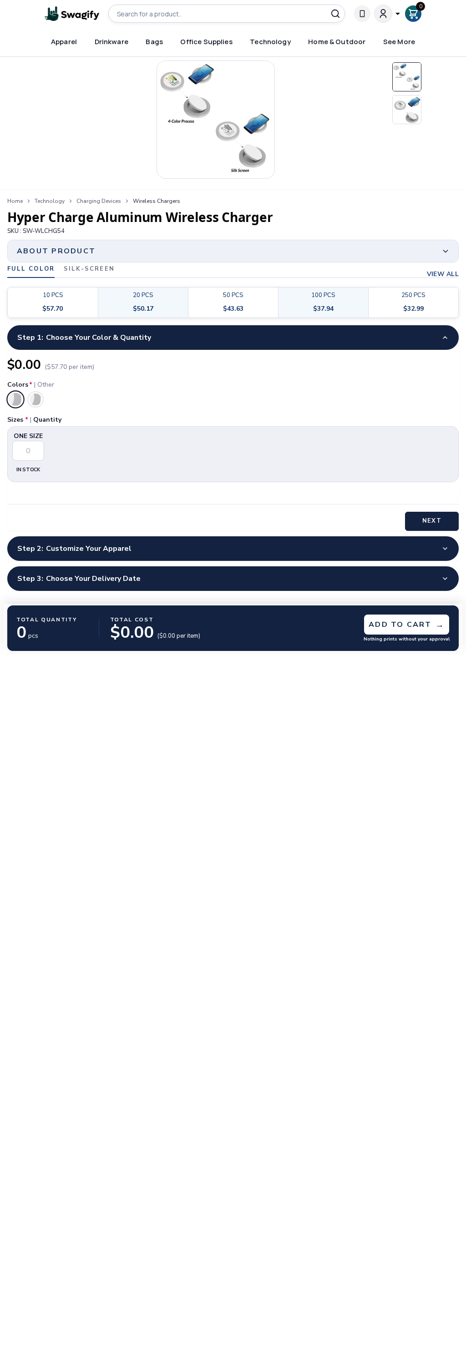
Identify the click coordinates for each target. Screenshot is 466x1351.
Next (431, 521)
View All (443, 274)
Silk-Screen (89, 269)
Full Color (31, 269)
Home (15, 201)
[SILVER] (35, 399)
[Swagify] (72, 13)
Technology (50, 201)
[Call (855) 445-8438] (362, 13)
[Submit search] (335, 13)
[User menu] (387, 14)
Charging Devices (98, 201)
